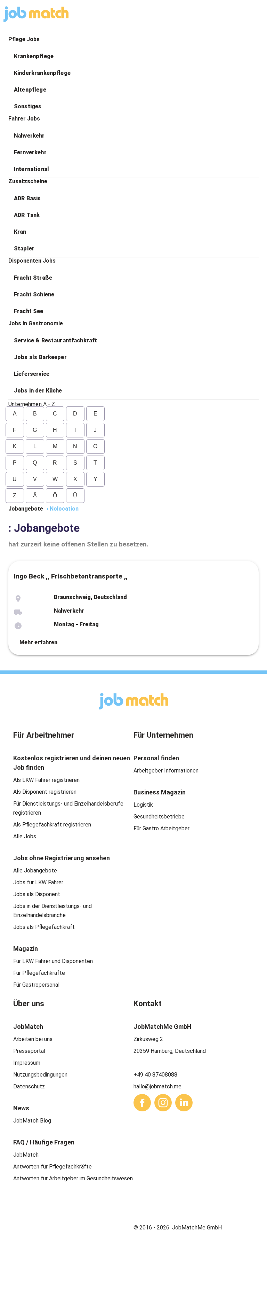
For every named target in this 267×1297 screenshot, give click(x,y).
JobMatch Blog (32, 1120)
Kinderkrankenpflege (42, 73)
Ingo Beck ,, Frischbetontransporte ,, (71, 576)
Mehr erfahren (38, 642)
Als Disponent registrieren (44, 792)
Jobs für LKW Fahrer (38, 882)
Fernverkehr (30, 152)
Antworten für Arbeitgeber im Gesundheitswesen (73, 1178)
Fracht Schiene (34, 294)
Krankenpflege (34, 56)
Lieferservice (31, 374)
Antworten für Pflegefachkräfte (52, 1166)
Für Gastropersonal (36, 984)
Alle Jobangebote (35, 870)
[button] (133, 56)
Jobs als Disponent (36, 894)
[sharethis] (142, 1102)
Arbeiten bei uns (32, 1039)
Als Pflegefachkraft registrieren (52, 824)
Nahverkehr (29, 135)
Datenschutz (29, 1086)
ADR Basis (27, 198)
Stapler (24, 248)
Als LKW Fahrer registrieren (46, 780)
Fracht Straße (33, 277)
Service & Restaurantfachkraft (55, 340)
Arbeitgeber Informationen (166, 770)
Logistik (143, 804)
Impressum (26, 1062)
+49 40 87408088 (155, 1074)
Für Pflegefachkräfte (39, 973)
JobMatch (26, 1154)
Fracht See (28, 311)
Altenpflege (30, 89)
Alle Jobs (24, 836)
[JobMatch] (35, 14)
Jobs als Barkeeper (40, 357)
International (31, 169)
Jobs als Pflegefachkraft (44, 927)
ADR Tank (27, 215)
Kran (20, 231)
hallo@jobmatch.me (157, 1086)
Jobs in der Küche (38, 390)
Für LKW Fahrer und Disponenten (53, 961)
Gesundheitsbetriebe (159, 816)
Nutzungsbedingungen (40, 1074)
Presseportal (29, 1051)
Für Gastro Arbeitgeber (161, 828)
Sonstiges (27, 106)
